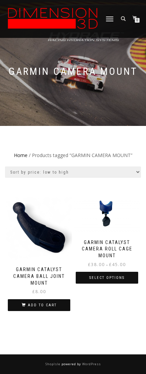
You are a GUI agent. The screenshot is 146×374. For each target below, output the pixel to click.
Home (21, 155)
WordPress (91, 364)
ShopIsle (53, 364)
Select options (107, 278)
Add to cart (42, 305)
